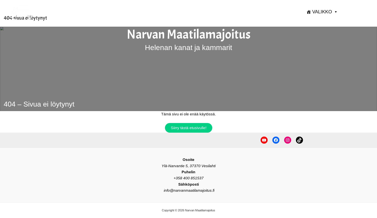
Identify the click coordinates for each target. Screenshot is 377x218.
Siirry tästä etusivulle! (188, 128)
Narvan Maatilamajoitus (189, 34)
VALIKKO (322, 11)
